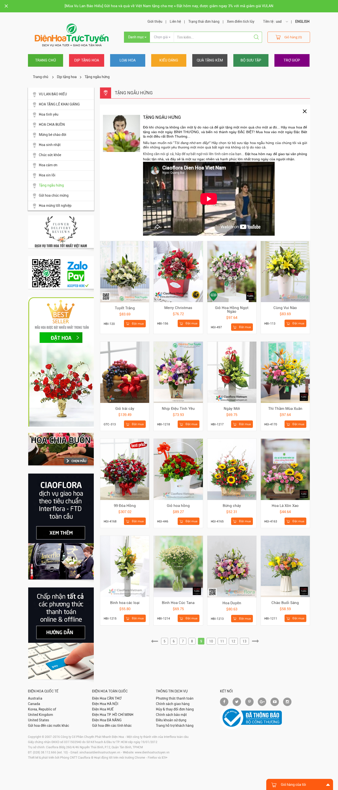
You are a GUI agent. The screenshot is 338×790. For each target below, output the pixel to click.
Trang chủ (45, 60)
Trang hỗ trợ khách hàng (174, 726)
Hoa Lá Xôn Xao (285, 505)
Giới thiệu (154, 21)
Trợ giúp (292, 60)
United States (38, 720)
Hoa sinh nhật (50, 145)
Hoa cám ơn (48, 165)
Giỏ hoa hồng (178, 505)
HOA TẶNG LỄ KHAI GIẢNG (59, 104)
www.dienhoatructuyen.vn (152, 752)
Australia (35, 698)
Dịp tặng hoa (86, 60)
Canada (34, 704)
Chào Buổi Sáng (285, 603)
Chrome (140, 757)
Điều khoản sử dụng (171, 720)
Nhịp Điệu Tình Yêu (178, 408)
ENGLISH (302, 21)
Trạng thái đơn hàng (203, 21)
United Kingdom (40, 715)
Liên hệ (175, 21)
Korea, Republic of (42, 709)
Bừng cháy (232, 505)
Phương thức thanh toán (174, 698)
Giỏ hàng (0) (293, 37)
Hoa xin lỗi (47, 175)
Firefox (152, 757)
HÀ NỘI (112, 704)
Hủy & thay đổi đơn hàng (175, 709)
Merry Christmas (178, 308)
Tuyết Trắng (125, 308)
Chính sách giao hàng (173, 704)
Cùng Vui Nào (285, 308)
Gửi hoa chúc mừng (54, 195)
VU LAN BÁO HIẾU (53, 94)
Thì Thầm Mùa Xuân (285, 408)
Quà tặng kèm (210, 60)
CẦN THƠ (114, 698)
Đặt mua (137, 323)
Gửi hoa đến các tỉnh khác (112, 726)
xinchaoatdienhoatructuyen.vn (99, 752)
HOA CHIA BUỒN (52, 124)
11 (222, 641)
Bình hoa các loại (125, 603)
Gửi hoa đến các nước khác (48, 726)
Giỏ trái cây (124, 408)
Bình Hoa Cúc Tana (178, 603)
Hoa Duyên (231, 603)
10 (211, 641)
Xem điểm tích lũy (240, 21)
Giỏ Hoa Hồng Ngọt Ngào (231, 310)
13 (244, 641)
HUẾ (110, 709)
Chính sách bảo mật (171, 715)
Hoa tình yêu (48, 114)
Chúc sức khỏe (50, 155)
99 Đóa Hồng (125, 505)
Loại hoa (128, 60)
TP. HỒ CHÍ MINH (120, 715)
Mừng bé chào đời (52, 135)
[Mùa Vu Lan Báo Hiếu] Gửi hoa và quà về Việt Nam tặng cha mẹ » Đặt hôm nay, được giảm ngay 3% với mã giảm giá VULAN (169, 6)
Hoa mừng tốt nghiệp (55, 206)
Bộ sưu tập (251, 60)
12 (233, 641)
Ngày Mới (232, 408)
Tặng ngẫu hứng (51, 185)
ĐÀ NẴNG (114, 720)
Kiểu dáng (168, 60)
